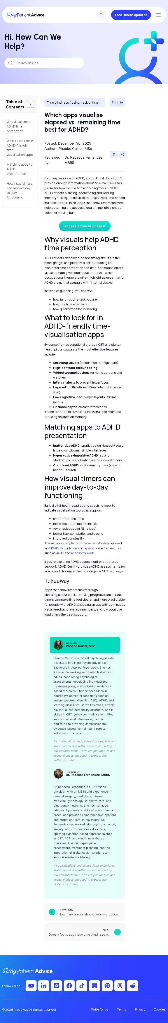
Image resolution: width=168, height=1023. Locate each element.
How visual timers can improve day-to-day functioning (19, 190)
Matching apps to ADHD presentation (19, 169)
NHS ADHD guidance (62, 548)
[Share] (122, 154)
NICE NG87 (109, 188)
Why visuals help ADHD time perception (18, 126)
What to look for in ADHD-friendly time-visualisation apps (20, 148)
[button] (158, 15)
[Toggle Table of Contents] (30, 104)
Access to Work (82, 553)
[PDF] (114, 154)
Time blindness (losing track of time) (73, 102)
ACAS (60, 553)
